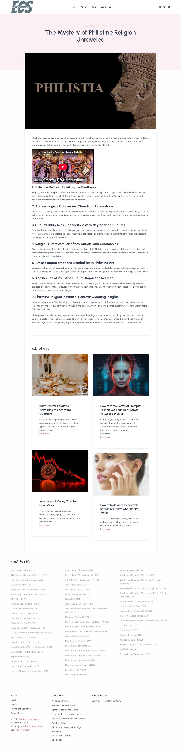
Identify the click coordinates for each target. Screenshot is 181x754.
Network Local (37, 726)
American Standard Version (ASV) (27, 580)
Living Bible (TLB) (73, 599)
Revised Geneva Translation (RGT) (135, 611)
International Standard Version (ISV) (82, 575)
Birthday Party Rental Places (65, 710)
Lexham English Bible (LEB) (77, 594)
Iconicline (24, 726)
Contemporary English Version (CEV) (28, 618)
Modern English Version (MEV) (79, 604)
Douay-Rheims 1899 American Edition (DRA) (31, 632)
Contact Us (106, 7)
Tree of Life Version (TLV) (131, 635)
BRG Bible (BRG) (18, 599)
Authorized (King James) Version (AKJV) (29, 594)
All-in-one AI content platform (106, 701)
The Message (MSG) (129, 625)
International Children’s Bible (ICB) (81, 570)
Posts (13, 700)
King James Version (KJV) (77, 589)
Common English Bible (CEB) (24, 608)
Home (73, 7)
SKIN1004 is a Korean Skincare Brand (68, 718)
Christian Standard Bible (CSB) (25, 604)
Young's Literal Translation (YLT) (134, 654)
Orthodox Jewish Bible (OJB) (132, 606)
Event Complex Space (29, 719)
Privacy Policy (17, 713)
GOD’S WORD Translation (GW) (25, 661)
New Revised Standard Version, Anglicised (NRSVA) (143, 588)
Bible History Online (20, 730)
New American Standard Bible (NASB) (83, 626)
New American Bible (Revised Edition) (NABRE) (87, 622)
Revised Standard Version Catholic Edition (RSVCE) (143, 620)
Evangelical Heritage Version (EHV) (27, 652)
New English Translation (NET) (79, 646)
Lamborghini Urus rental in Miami (67, 714)
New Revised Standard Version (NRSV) (137, 575)
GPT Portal (57, 740)
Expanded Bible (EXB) (21, 656)
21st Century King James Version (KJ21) (29, 575)
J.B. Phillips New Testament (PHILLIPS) (82, 580)
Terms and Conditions (21, 709)
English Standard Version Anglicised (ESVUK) (32, 647)
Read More (44, 433)
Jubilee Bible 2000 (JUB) (76, 585)
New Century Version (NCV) (78, 641)
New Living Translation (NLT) (78, 674)
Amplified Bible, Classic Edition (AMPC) (29, 589)
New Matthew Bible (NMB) (131, 570)
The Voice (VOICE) (128, 630)
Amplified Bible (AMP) (21, 585)
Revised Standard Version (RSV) (134, 616)
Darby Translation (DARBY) (23, 623)
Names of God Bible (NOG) (77, 617)
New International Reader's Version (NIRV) (85, 650)
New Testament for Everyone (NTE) (136, 601)
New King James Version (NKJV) (80, 665)
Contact (15, 704)
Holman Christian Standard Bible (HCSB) (30, 671)
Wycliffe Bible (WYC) (128, 649)
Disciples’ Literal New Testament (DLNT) (29, 628)
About (84, 7)
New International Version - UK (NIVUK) (83, 655)
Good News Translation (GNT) (25, 666)
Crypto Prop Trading (61, 735)
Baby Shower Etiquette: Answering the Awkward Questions (55, 410)
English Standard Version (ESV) (25, 642)
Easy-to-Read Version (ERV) (24, 637)
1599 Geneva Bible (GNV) (22, 570)
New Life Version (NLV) (76, 670)
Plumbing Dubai (59, 723)
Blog (93, 7)
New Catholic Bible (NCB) (77, 636)
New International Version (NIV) (80, 660)
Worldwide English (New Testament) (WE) (138, 644)
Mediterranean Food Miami (64, 705)
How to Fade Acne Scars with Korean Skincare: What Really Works (119, 509)
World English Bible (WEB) (131, 640)
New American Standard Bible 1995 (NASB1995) (87, 631)
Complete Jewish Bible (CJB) (24, 613)
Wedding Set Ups (60, 701)
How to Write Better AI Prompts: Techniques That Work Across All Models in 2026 (120, 410)
